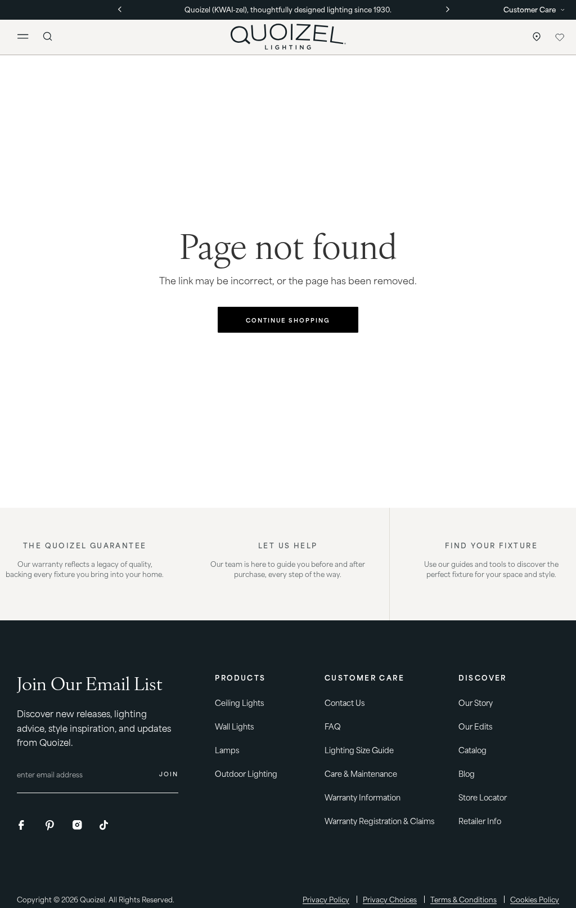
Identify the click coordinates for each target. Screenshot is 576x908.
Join (168, 773)
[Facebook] (24, 825)
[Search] (47, 36)
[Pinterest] (51, 825)
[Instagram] (78, 825)
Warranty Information (362, 797)
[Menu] (27, 37)
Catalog (472, 749)
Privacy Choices (390, 899)
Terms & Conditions (463, 899)
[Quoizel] (288, 36)
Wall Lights (234, 726)
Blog (466, 773)
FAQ (333, 726)
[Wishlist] (559, 37)
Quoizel (92, 899)
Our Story (475, 702)
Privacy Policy (326, 899)
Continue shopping (288, 319)
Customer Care (529, 8)
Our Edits (475, 726)
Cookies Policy (534, 899)
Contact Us (344, 702)
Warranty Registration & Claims (379, 820)
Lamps (227, 749)
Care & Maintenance (361, 773)
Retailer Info (479, 820)
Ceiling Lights (239, 702)
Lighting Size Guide (359, 749)
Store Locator (533, 37)
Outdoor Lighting (246, 773)
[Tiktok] (105, 825)
